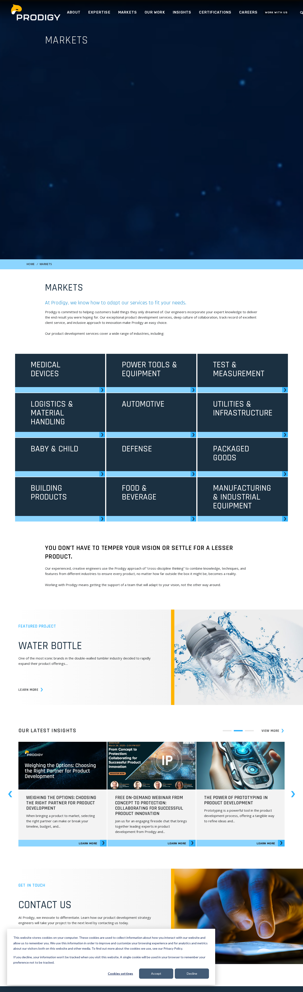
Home (30, 264)
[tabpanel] (62, 794)
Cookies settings (120, 973)
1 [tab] (227, 730)
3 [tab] (249, 730)
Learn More (28, 690)
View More (270, 731)
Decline (192, 973)
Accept (156, 973)
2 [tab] (238, 730)
